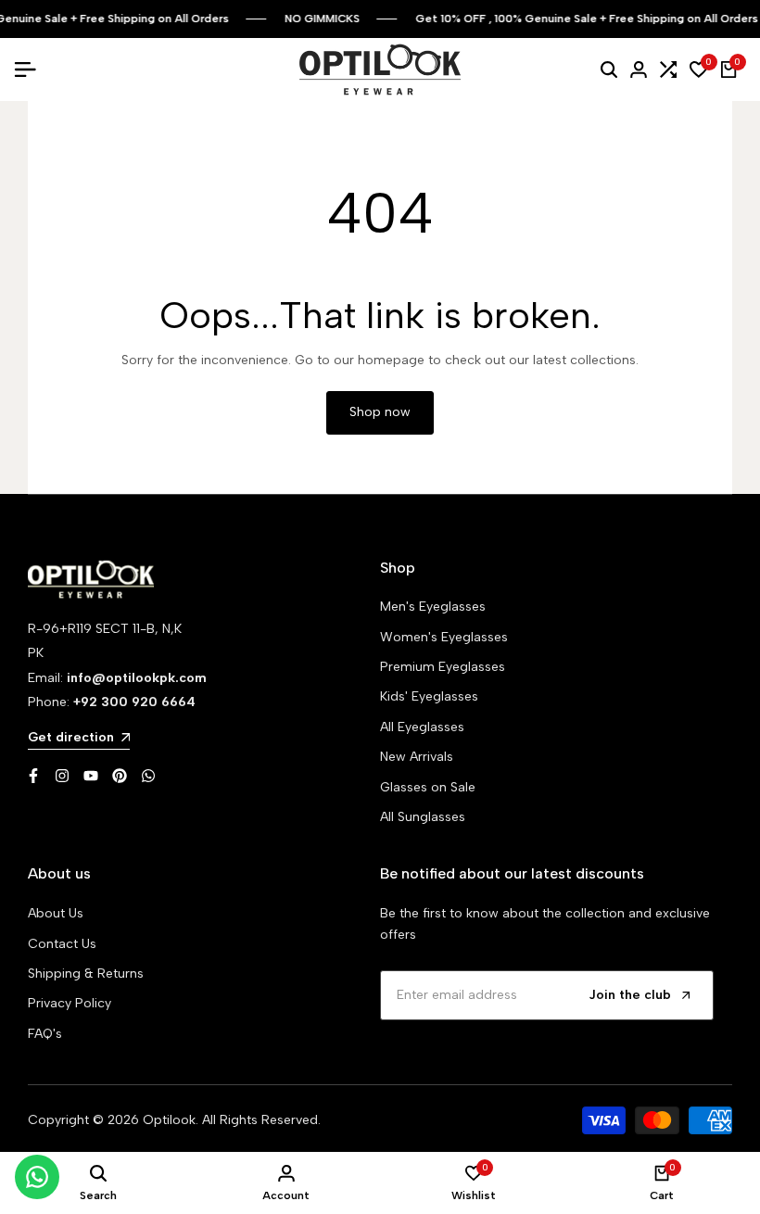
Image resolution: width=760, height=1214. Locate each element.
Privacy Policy (69, 1003)
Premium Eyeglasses (442, 667)
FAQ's (45, 1034)
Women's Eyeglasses (444, 637)
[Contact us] (37, 1177)
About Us (55, 913)
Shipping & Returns (86, 973)
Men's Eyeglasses (433, 606)
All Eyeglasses (422, 727)
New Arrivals (416, 757)
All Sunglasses (422, 817)
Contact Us (62, 944)
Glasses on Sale (427, 787)
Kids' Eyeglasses (429, 696)
